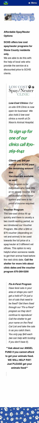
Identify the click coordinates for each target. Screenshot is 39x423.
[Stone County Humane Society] (5, 3)
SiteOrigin (18, 419)
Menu (34, 2)
